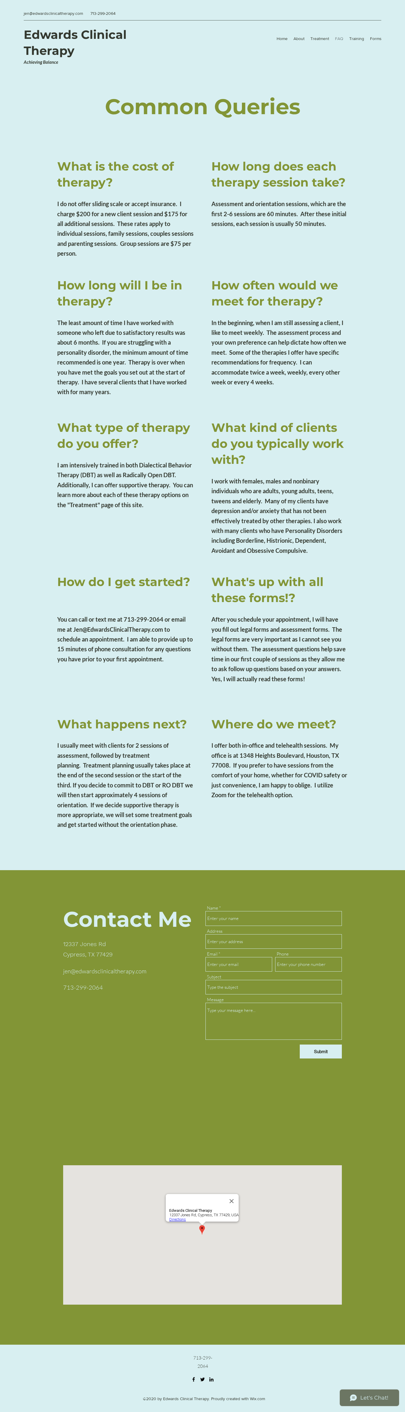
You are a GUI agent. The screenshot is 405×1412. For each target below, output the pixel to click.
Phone (283, 954)
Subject (214, 977)
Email (212, 954)
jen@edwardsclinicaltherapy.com (53, 13)
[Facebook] (194, 1379)
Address (214, 931)
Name (212, 908)
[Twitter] (202, 1379)
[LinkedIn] (211, 1379)
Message (215, 999)
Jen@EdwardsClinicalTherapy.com (118, 629)
